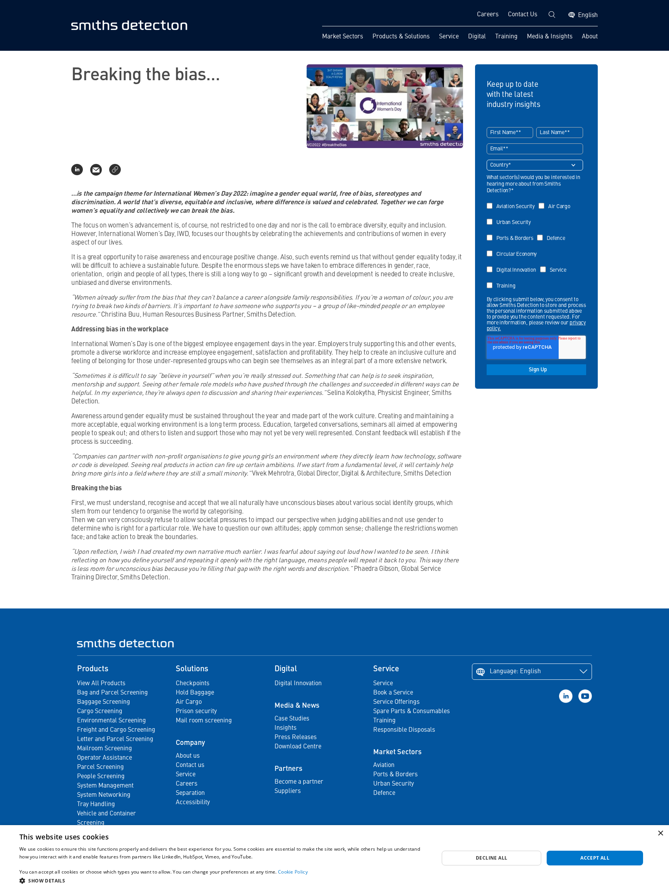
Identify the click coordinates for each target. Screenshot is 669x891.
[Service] (555, 264)
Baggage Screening (103, 702)
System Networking (103, 795)
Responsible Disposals (404, 730)
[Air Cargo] (556, 201)
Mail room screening (204, 721)
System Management (105, 786)
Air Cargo (189, 702)
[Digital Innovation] (513, 264)
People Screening (101, 777)
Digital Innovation (298, 684)
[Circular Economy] (514, 248)
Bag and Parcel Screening (112, 693)
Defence (384, 793)
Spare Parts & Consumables (411, 711)
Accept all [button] (594, 858)
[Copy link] (115, 170)
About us (188, 756)
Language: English (515, 672)
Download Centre (297, 747)
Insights (285, 728)
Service (449, 37)
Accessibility (193, 803)
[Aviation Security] (513, 201)
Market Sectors (342, 37)
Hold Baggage (195, 693)
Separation (190, 793)
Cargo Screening (99, 711)
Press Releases (295, 737)
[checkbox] (535, 243)
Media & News (296, 705)
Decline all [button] (491, 858)
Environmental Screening (111, 721)
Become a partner (298, 782)
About (590, 37)
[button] (223, 880)
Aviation (384, 765)
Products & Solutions (401, 37)
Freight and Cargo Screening (116, 730)
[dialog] (334, 858)
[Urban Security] (511, 217)
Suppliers (287, 791)
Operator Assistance (104, 758)
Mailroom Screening (104, 749)
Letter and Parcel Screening (115, 739)
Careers (488, 15)
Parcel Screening (100, 767)
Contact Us (522, 15)
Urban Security (393, 784)
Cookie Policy (293, 872)
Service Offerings (396, 702)
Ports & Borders (395, 775)
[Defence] (553, 232)
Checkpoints (192, 684)
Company (190, 742)
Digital (477, 37)
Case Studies (291, 719)
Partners (288, 768)
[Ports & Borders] (512, 232)
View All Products (101, 684)
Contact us (190, 765)
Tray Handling (96, 804)
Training (506, 37)
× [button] (660, 833)
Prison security (196, 711)
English (588, 15)
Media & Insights (550, 37)
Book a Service (393, 693)
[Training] (503, 280)
